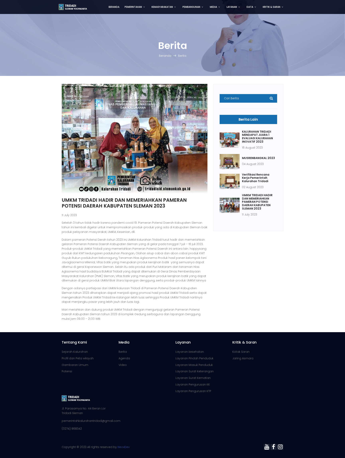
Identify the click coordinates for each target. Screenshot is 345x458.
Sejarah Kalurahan (75, 352)
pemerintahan (133, 7)
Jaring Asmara (242, 358)
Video (123, 365)
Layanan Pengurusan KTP (193, 391)
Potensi (67, 371)
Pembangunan (191, 7)
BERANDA (114, 7)
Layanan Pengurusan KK (192, 384)
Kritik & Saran (271, 7)
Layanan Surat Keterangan (194, 371)
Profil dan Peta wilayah (78, 358)
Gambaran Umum (75, 365)
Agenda (124, 358)
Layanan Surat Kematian (193, 378)
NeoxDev (124, 447)
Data (250, 7)
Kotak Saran (241, 352)
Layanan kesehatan (189, 352)
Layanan (232, 7)
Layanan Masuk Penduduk (194, 365)
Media (213, 7)
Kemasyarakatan (162, 7)
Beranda (165, 56)
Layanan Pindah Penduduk (194, 358)
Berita (182, 56)
